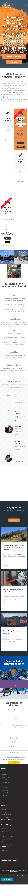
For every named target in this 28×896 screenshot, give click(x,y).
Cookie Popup (4, 864)
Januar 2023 (5, 779)
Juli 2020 (4, 787)
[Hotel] (7, 257)
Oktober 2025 (5, 772)
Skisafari (21, 85)
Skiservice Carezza (6, 833)
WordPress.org (6, 817)
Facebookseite (7, 819)
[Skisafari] (21, 257)
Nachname (14, 746)
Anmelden (4, 809)
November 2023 (6, 777)
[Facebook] (15, 406)
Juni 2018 (4, 795)
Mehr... (6, 565)
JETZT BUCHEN (20, 146)
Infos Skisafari (14, 56)
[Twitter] (18, 421)
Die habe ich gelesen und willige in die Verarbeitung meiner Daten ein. (14, 758)
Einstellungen (6, 879)
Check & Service (6, 841)
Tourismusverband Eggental (8, 836)
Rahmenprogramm (15, 103)
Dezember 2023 (6, 774)
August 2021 (5, 785)
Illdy (7, 870)
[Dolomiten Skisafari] (8, 5)
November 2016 (6, 798)
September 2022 (6, 782)
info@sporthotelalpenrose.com (20, 725)
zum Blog (15, 520)
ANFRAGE (7, 242)
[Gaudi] (14, 271)
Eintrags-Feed (5, 812)
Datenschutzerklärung (7, 853)
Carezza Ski (5, 831)
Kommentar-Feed (6, 814)
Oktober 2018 (5, 790)
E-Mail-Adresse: (14, 752)
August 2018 (5, 792)
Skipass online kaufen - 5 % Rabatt (13, 590)
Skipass (21, 135)
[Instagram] (3, 732)
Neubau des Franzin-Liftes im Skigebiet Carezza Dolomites (13, 547)
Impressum (5, 850)
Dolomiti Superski (6, 839)
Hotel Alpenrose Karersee (8, 828)
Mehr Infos (20, 143)
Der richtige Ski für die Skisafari (12, 632)
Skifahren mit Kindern (7, 844)
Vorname (14, 741)
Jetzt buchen (14, 62)
